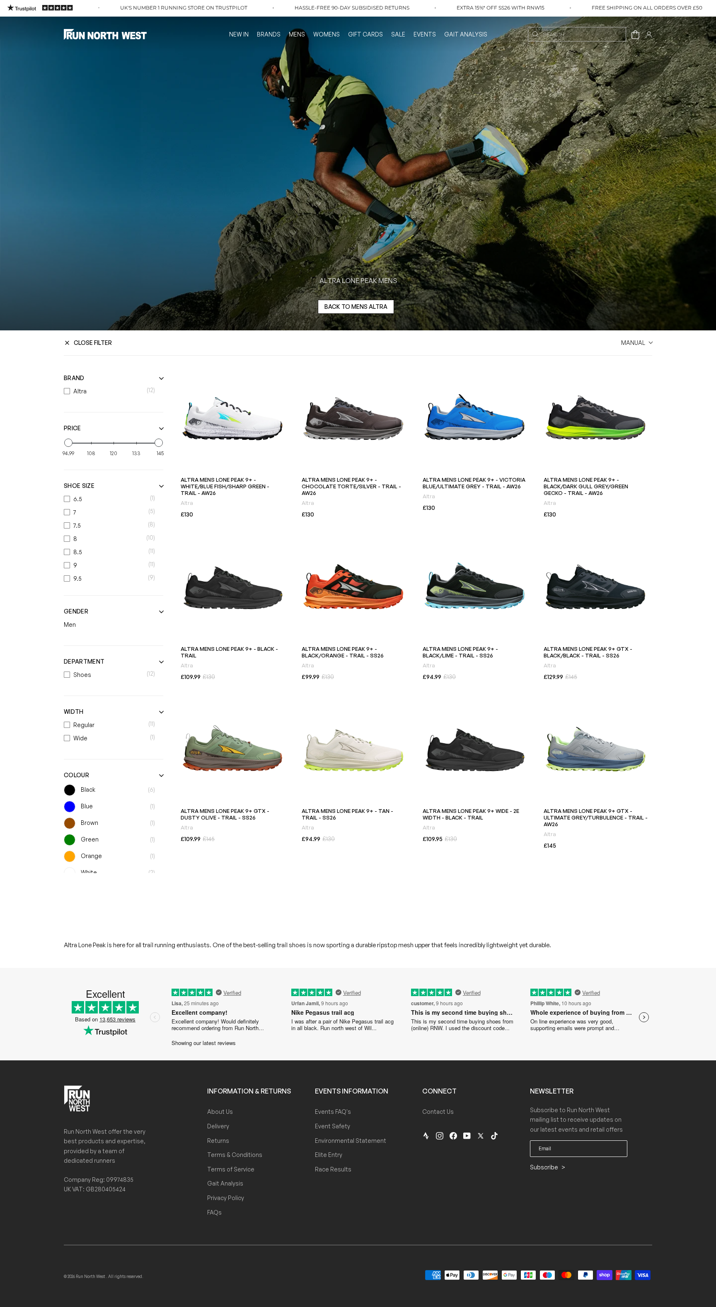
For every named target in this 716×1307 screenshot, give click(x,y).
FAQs (214, 1212)
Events (425, 34)
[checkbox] (111, 391)
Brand (74, 377)
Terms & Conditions (234, 1154)
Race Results (333, 1169)
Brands (269, 34)
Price (72, 428)
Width (74, 711)
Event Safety (332, 1126)
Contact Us (438, 1111)
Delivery (218, 1126)
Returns (218, 1140)
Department (84, 661)
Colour (76, 774)
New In (239, 34)
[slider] (68, 443)
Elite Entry (328, 1154)
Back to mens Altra (355, 306)
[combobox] (577, 34)
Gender (76, 611)
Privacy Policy (225, 1197)
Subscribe (544, 1167)
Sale (398, 34)
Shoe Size (79, 485)
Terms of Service (230, 1169)
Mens (297, 34)
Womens (326, 34)
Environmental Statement (350, 1140)
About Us (220, 1111)
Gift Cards (365, 34)
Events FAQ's (333, 1111)
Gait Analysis (465, 34)
